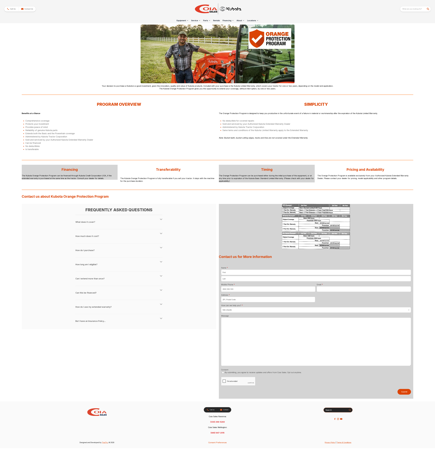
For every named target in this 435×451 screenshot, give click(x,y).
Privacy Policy (330, 442)
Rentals (216, 20)
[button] (11, 9)
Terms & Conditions (344, 442)
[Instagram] (338, 419)
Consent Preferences (217, 442)
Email (323, 284)
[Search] (350, 410)
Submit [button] (404, 392)
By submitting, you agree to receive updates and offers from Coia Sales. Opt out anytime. (263, 372)
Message (225, 316)
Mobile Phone (228, 284)
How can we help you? (235, 305)
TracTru (105, 442)
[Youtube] (341, 419)
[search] (428, 9)
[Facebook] (335, 419)
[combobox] (415, 9)
